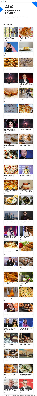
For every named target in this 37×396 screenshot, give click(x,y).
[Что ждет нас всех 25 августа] (11, 80)
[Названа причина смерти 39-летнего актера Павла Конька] (26, 218)
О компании (5, 395)
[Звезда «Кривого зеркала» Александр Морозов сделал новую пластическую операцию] (11, 310)
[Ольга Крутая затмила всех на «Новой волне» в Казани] (11, 325)
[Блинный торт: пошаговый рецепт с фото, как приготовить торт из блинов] (11, 340)
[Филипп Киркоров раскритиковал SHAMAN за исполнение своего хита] (26, 172)
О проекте (13, 395)
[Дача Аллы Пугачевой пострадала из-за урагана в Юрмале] (26, 325)
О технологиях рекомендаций (19, 395)
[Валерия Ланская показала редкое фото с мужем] (26, 233)
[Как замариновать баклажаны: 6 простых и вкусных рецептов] (26, 202)
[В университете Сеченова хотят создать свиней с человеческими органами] (26, 264)
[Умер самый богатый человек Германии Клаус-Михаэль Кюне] (11, 386)
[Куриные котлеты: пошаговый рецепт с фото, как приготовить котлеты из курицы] (26, 248)
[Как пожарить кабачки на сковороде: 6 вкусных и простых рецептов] (11, 202)
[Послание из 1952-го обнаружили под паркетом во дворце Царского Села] (26, 65)
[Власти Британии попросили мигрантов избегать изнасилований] (26, 356)
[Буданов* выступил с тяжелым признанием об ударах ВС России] (26, 157)
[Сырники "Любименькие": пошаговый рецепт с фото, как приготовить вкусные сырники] (26, 34)
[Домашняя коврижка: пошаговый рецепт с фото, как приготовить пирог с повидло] (11, 248)
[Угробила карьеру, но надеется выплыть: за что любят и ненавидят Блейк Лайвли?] (11, 294)
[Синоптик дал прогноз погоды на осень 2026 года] (26, 95)
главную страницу (15, 17)
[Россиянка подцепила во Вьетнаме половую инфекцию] (11, 34)
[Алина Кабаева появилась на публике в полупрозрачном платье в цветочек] (11, 49)
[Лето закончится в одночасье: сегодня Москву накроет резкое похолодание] (11, 218)
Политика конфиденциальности (28, 395)
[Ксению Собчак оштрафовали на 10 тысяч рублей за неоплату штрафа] (26, 386)
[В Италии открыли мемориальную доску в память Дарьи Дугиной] (11, 111)
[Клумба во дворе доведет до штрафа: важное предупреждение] (26, 279)
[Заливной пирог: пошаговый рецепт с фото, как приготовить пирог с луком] (11, 95)
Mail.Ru (2, 395)
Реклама (9, 395)
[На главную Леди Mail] (5, 1)
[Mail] (3, 1)
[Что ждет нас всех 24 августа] (26, 126)
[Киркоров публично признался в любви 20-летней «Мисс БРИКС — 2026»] (11, 233)
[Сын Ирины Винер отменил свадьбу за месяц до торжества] (11, 126)
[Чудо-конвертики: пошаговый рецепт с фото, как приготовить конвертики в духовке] (11, 65)
